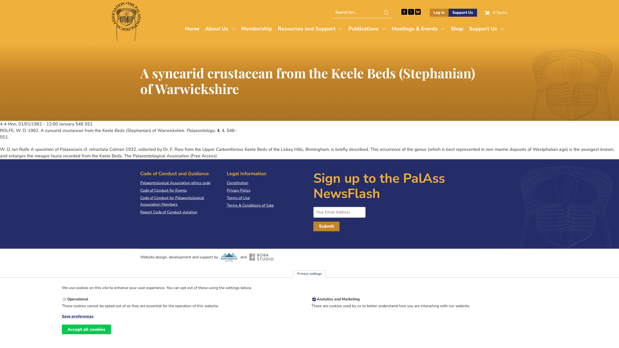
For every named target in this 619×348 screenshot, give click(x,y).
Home (192, 28)
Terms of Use (238, 198)
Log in (439, 12)
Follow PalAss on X (411, 12)
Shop (457, 28)
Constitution (237, 183)
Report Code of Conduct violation (168, 212)
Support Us (462, 12)
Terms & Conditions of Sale (250, 205)
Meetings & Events (415, 28)
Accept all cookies (86, 329)
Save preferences (78, 316)
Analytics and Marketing (338, 299)
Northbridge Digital (229, 257)
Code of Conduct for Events (163, 190)
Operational (77, 299)
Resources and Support (306, 28)
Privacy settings (309, 274)
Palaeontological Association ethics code (175, 183)
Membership (256, 28)
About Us (216, 28)
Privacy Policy (239, 190)
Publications (363, 28)
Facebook (404, 12)
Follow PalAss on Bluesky (418, 12)
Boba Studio (261, 257)
